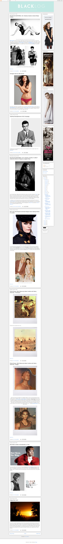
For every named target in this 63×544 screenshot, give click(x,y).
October (46, 182)
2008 (45, 224)
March (46, 191)
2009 (45, 223)
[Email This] (22, 71)
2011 (45, 220)
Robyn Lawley (12, 40)
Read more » (11, 150)
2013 (45, 177)
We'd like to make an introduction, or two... (20, 444)
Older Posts (38, 533)
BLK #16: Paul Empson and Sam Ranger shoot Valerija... (48, 208)
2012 (45, 178)
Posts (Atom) (27, 536)
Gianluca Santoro (21, 42)
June (46, 187)
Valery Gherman (24, 399)
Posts (45, 165)
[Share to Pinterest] (25, 71)
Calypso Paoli (30, 202)
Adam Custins (18, 399)
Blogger (36, 542)
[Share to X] (24, 111)
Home (25, 533)
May (45, 188)
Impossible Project (35, 403)
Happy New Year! (14, 500)
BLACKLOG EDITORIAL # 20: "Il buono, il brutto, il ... (48, 204)
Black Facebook (45, 171)
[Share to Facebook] (24, 71)
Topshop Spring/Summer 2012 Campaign (19, 116)
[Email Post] (21, 111)
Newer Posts (12, 533)
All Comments (46, 166)
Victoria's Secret (26, 107)
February (46, 192)
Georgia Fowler (31, 106)
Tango (36, 194)
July (45, 186)
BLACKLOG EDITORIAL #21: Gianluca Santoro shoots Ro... (48, 196)
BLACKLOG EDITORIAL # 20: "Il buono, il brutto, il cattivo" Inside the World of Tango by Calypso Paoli (24, 158)
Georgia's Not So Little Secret (17, 73)
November (46, 181)
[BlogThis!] (23, 71)
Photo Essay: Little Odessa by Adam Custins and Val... (48, 211)
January (46, 193)
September (46, 183)
